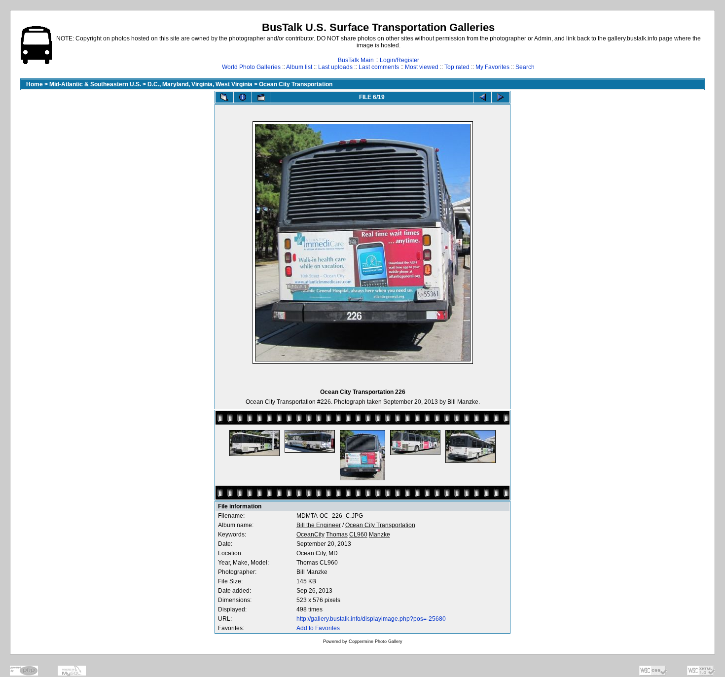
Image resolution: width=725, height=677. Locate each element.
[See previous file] (482, 97)
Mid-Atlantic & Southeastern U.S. (95, 84)
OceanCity (310, 534)
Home (34, 84)
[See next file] (500, 97)
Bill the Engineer (318, 525)
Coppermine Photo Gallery (375, 641)
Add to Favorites (318, 628)
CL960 (358, 534)
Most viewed (421, 67)
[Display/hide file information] (243, 97)
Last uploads (335, 67)
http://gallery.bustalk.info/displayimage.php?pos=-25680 (371, 618)
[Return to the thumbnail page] (224, 97)
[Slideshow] (261, 97)
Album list (299, 67)
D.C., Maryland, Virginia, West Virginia (200, 84)
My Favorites (492, 67)
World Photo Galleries (251, 67)
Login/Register (399, 60)
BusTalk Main (356, 60)
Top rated (457, 67)
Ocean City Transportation (295, 84)
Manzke (379, 534)
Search (525, 67)
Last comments (379, 67)
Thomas (337, 534)
